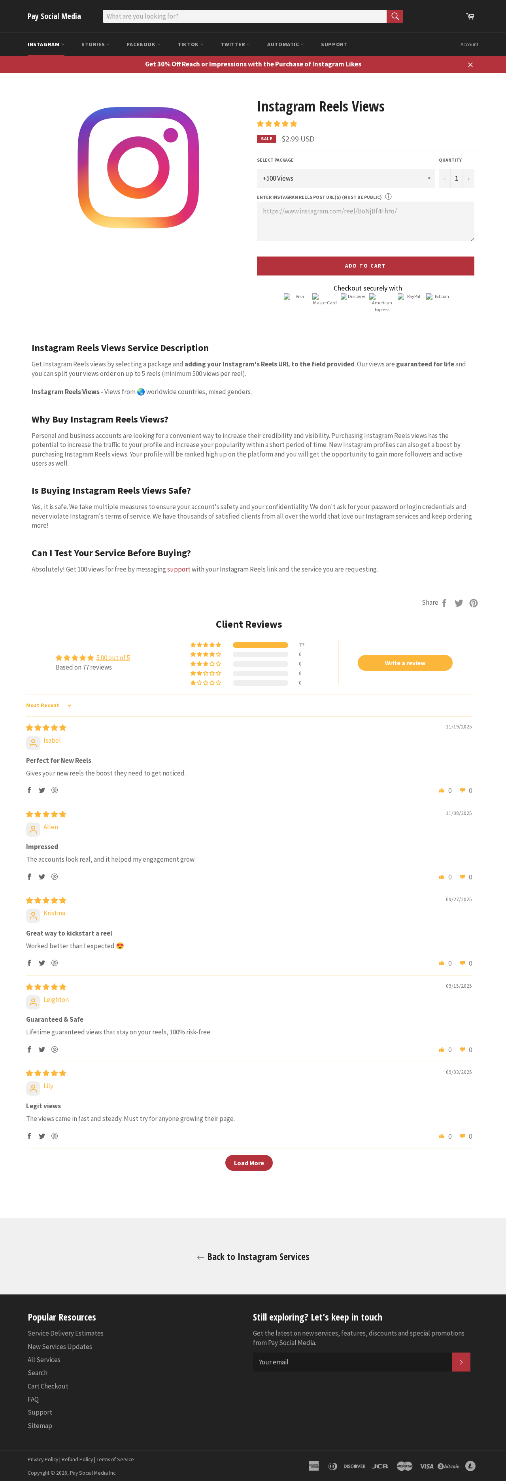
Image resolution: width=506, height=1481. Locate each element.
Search (37, 1372)
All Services (44, 1359)
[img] (46, 727)
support (179, 569)
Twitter (234, 44)
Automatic (283, 44)
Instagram (44, 44)
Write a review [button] (405, 663)
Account (469, 44)
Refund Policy (77, 1459)
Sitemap (40, 1425)
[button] (277, 123)
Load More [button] (249, 1163)
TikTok (188, 44)
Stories (93, 44)
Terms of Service (115, 1459)
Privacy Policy (43, 1459)
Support (334, 44)
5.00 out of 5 (113, 657)
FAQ (33, 1399)
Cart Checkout (48, 1386)
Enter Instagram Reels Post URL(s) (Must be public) (319, 197)
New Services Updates (60, 1346)
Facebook (142, 44)
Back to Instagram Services (257, 1256)
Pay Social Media (54, 16)
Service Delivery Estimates (66, 1333)
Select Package (275, 160)
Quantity (450, 160)
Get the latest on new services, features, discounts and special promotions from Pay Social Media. (358, 1338)
